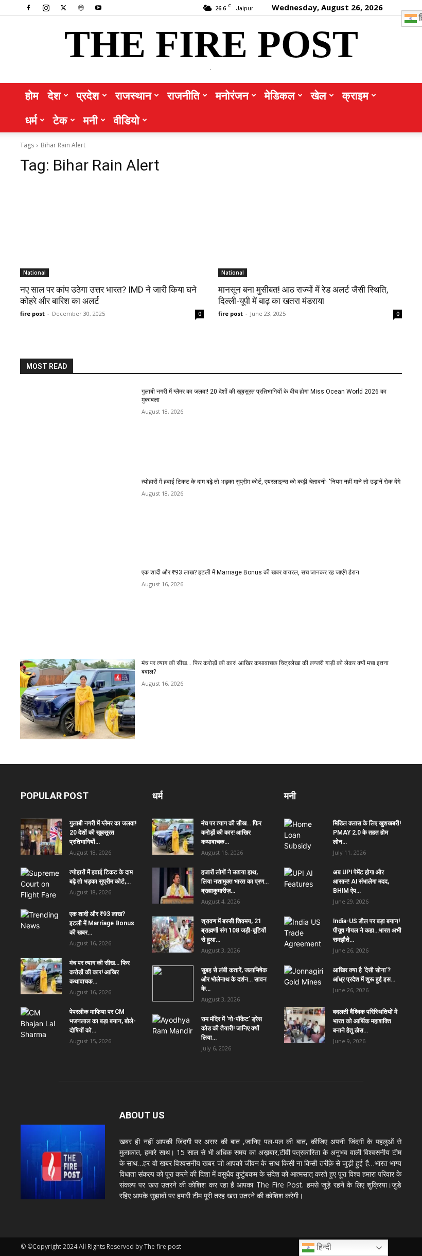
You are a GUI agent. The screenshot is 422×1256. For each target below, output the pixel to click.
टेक (60, 120)
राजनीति (183, 95)
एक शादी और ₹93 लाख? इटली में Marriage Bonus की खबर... (101, 923)
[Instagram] (46, 7)
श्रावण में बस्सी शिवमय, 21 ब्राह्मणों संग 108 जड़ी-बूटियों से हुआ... (233, 930)
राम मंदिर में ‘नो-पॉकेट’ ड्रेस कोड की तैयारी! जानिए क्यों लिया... (231, 1028)
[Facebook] (28, 7)
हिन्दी (322, 1247)
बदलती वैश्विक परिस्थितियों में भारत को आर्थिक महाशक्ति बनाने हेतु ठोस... (365, 1021)
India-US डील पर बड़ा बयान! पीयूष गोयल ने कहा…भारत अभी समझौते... (367, 930)
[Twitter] (63, 7)
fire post (32, 313)
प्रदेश (88, 95)
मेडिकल (280, 95)
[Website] (81, 7)
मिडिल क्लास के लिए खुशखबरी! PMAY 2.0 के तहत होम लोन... (367, 832)
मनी (90, 120)
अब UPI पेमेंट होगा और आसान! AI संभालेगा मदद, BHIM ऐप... (361, 881)
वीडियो (126, 120)
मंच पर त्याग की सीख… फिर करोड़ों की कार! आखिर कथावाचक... (99, 972)
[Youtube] (98, 7)
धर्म (31, 120)
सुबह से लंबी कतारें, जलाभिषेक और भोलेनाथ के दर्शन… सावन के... (234, 979)
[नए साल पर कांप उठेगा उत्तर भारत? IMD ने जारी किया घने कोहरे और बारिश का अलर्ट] (112, 231)
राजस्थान (133, 95)
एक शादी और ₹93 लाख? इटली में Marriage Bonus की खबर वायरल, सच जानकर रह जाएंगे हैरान (250, 572)
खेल (318, 95)
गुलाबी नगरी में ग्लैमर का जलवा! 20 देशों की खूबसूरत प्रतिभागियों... (102, 832)
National (34, 272)
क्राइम (355, 95)
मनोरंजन (232, 95)
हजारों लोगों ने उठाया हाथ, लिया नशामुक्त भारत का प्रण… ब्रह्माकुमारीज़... (235, 881)
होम (32, 95)
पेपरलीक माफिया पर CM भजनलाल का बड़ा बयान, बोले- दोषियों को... (102, 1021)
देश (54, 95)
